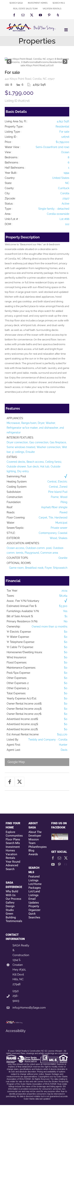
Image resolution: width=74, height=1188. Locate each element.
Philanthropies (37, 847)
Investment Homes (13, 848)
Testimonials (14, 921)
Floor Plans (13, 839)
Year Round (13, 861)
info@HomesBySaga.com (29, 1007)
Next (65, 60)
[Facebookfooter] (59, 835)
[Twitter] (66, 858)
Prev (9, 60)
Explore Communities (14, 834)
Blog (31, 850)
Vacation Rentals (11, 856)
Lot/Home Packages (35, 885)
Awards (33, 854)
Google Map (16, 762)
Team (31, 843)
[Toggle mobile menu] (66, 30)
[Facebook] (53, 858)
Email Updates (33, 900)
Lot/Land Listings (34, 893)
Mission (33, 839)
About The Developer (35, 834)
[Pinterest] (59, 864)
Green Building (11, 915)
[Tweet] (19, 781)
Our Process (13, 899)
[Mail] (59, 858)
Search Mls (13, 843)
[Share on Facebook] (9, 781)
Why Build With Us (12, 893)
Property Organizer (34, 908)
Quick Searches (34, 915)
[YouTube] (53, 864)
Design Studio (10, 908)
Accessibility (16, 1031)
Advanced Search (12, 867)
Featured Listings (33, 878)
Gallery (10, 902)
